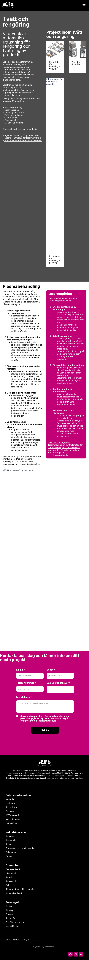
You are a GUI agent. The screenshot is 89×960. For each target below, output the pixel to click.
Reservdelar (11, 840)
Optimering (11, 852)
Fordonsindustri (13, 869)
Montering (10, 799)
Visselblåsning (12, 926)
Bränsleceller (11, 881)
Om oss (9, 914)
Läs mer (75, 71)
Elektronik (10, 885)
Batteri (9, 877)
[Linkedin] (76, 954)
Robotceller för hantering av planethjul (55, 259)
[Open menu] (84, 5)
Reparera (10, 836)
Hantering (10, 803)
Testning (10, 811)
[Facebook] (70, 954)
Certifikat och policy (15, 922)
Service (9, 844)
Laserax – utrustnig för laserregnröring (22, 138)
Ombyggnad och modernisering (20, 848)
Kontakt (9, 906)
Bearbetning (11, 807)
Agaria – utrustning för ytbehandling (21, 135)
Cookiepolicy (49, 947)
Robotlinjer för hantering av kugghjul (55, 65)
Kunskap (9, 910)
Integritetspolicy (38, 947)
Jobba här (10, 918)
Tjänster (9, 856)
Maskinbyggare (13, 819)
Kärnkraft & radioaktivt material (20, 889)
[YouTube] (81, 954)
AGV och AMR (12, 815)
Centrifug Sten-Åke (76, 63)
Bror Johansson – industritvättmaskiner (23, 140)
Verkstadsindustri (14, 893)
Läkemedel (11, 873)
